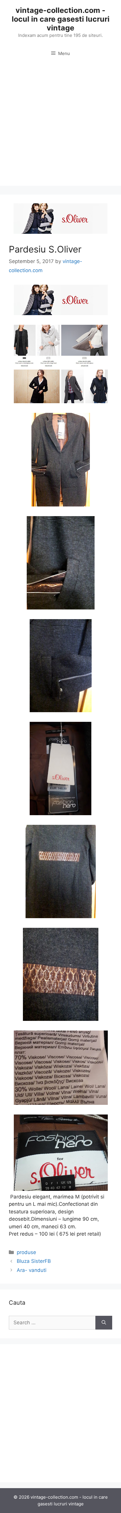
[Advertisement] (60, 125)
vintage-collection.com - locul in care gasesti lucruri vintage (61, 19)
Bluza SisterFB (34, 1261)
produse (26, 1252)
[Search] (103, 1323)
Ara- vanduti (31, 1270)
